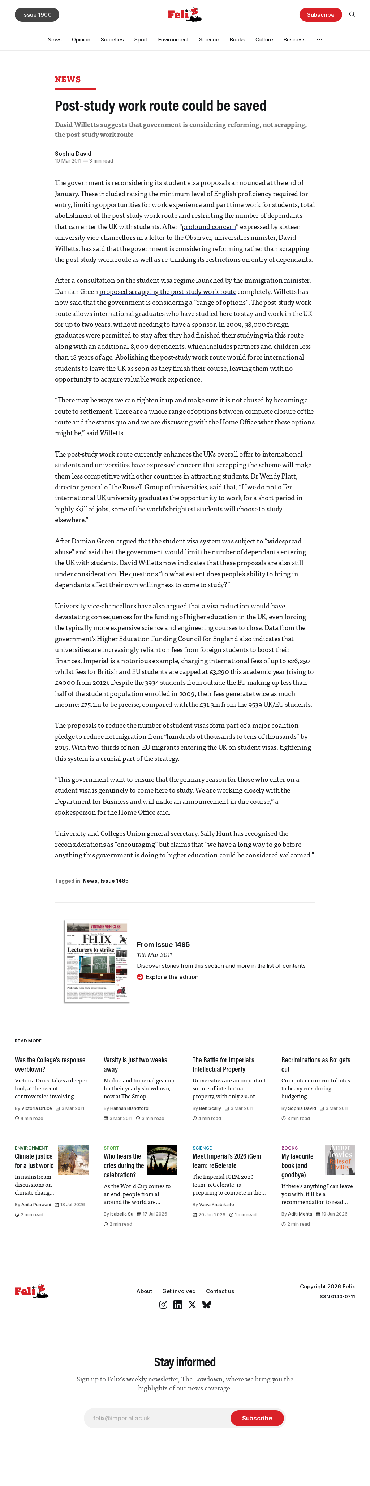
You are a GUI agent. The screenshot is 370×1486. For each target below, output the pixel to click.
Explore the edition (172, 976)
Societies (112, 39)
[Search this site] (352, 14)
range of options (221, 303)
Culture (264, 39)
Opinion (81, 39)
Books (237, 39)
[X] (192, 1304)
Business (294, 39)
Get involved (179, 1291)
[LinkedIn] (177, 1304)
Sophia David (73, 153)
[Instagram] (163, 1304)
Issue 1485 (114, 881)
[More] (319, 39)
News (54, 39)
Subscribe (321, 14)
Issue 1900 (37, 14)
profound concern (209, 227)
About (144, 1291)
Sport (141, 39)
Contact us (220, 1291)
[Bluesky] (206, 1304)
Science (209, 39)
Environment (173, 39)
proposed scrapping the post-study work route (167, 292)
